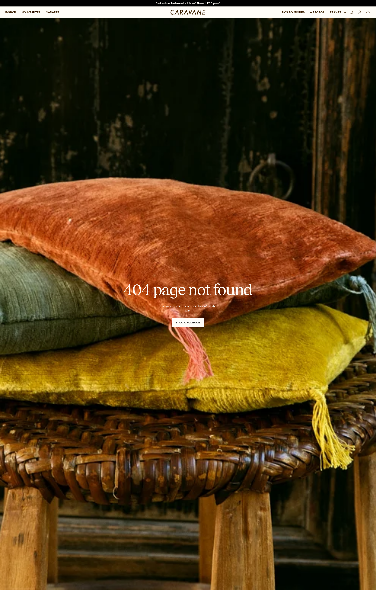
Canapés (52, 12)
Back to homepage (188, 322)
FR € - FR (336, 12)
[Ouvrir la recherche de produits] (351, 12)
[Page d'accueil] (188, 12)
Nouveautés (31, 12)
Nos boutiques (293, 12)
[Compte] (359, 12)
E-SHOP (10, 12)
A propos (317, 12)
